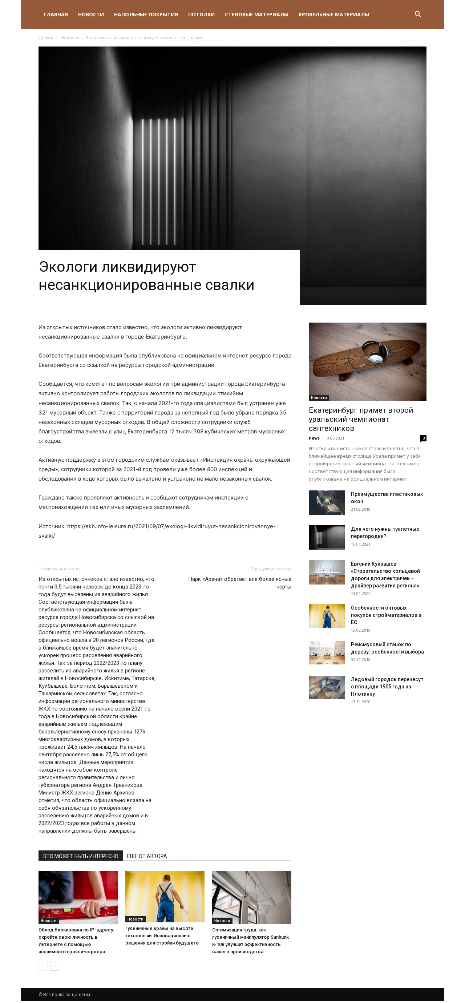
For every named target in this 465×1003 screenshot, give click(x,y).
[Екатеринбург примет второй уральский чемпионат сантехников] (367, 362)
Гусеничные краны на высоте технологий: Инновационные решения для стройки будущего (162, 936)
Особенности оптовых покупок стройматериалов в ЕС (386, 615)
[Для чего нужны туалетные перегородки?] (327, 537)
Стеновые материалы (256, 14)
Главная (56, 14)
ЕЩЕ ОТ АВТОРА (147, 856)
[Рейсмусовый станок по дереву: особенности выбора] (327, 652)
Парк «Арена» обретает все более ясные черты (239, 583)
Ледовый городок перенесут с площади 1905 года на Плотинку (387, 686)
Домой (46, 38)
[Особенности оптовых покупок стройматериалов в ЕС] (327, 616)
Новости (91, 14)
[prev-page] (43, 966)
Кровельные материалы (334, 14)
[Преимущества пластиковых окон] (327, 502)
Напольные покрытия (146, 14)
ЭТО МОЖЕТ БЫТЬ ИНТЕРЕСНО (80, 856)
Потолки (201, 14)
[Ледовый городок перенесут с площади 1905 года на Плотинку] (327, 687)
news (314, 438)
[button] (417, 15)
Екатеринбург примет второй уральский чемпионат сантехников (361, 419)
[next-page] (54, 966)
